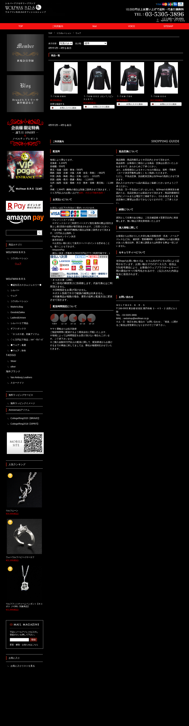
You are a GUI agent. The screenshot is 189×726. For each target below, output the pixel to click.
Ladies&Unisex (18, 317)
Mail (94, 26)
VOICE (131, 26)
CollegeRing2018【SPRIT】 (25, 424)
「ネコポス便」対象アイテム (25, 334)
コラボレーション (63, 33)
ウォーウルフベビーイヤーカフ (20, 557)
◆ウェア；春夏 (18, 345)
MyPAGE (165, 21)
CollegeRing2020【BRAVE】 (25, 418)
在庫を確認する (57, 104)
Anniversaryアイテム (19, 410)
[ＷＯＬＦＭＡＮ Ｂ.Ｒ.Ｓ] (33, 14)
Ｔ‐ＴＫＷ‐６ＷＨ (58, 96)
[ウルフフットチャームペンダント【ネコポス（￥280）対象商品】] (24, 599)
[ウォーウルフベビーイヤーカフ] (24, 552)
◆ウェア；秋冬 (18, 350)
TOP (20, 26)
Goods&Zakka (18, 312)
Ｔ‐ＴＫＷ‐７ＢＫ (124, 96)
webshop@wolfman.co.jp (136, 318)
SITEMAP (168, 26)
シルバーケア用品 (19, 323)
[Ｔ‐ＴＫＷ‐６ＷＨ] (66, 92)
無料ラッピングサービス (21, 395)
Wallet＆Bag (17, 306)
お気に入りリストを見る (23, 666)
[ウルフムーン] (24, 506)
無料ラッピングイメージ (23, 403)
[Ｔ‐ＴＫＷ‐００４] (166, 92)
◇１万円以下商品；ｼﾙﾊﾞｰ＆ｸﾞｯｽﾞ (27, 339)
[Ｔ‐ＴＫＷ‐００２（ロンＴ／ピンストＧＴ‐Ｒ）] (99, 92)
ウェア (18, 263)
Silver (13, 361)
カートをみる (179, 21)
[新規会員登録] (25, 70)
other (13, 366)
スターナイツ (17, 382)
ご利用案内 (57, 26)
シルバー (15, 290)
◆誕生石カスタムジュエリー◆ (26, 285)
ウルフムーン (12, 510)
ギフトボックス (18, 328)
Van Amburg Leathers (21, 377)
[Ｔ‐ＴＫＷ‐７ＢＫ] (132, 92)
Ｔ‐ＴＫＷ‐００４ (158, 96)
